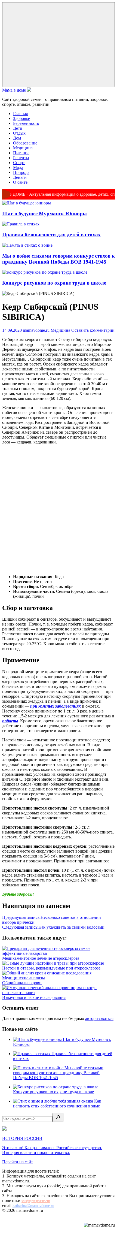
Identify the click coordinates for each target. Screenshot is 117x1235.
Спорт (19, 162)
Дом (17, 138)
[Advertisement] (58, 509)
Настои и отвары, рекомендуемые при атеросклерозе (51, 968)
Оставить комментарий (93, 330)
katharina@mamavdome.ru (33, 1206)
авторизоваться (99, 1018)
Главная (20, 113)
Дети (17, 128)
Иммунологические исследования (34, 997)
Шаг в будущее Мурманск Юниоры (44, 213)
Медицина (23, 148)
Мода (18, 167)
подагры (10, 720)
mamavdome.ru (36, 330)
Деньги (20, 177)
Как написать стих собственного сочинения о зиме (57, 1103)
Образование (25, 143)
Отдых (19, 133)
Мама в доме (14, 90)
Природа (21, 172)
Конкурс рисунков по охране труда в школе (54, 283)
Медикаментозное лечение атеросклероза (40, 958)
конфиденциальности (35, 1201)
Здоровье (21, 118)
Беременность (26, 123)
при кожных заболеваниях (55, 706)
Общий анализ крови (22, 982)
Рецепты (21, 157)
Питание (21, 152)
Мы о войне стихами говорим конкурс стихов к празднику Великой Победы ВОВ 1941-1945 (58, 259)
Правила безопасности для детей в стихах (51, 234)
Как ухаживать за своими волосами (53, 927)
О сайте (20, 182)
